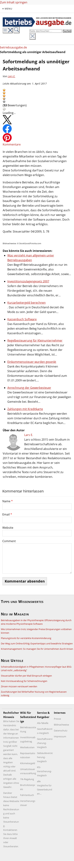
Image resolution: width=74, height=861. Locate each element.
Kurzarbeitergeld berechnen (26, 303)
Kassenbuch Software (22, 319)
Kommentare (12, 144)
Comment (9, 541)
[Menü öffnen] (8, 30)
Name (7, 501)
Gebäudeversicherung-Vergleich (45, 757)
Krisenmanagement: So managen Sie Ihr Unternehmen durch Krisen (37, 648)
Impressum (60, 736)
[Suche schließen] (32, 36)
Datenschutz (60, 730)
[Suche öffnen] (16, 30)
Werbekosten (27, 747)
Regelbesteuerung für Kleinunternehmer (35, 340)
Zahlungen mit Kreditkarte (25, 409)
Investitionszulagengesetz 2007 (28, 281)
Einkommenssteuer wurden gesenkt (31, 362)
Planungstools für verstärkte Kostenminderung (26, 638)
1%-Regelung (27, 779)
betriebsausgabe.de (13, 47)
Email (7, 514)
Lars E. (11, 76)
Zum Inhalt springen (13, 2)
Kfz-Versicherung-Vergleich (44, 771)
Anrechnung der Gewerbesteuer (29, 388)
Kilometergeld (27, 763)
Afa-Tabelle (42, 723)
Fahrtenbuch (27, 795)
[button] (4, 90)
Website (7, 528)
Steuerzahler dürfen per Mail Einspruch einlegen (26, 675)
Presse (57, 718)
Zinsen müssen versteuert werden (19, 686)
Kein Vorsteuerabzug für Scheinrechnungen (24, 681)
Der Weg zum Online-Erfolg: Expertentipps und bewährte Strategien (37, 643)
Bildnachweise (61, 724)
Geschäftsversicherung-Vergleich (44, 743)
